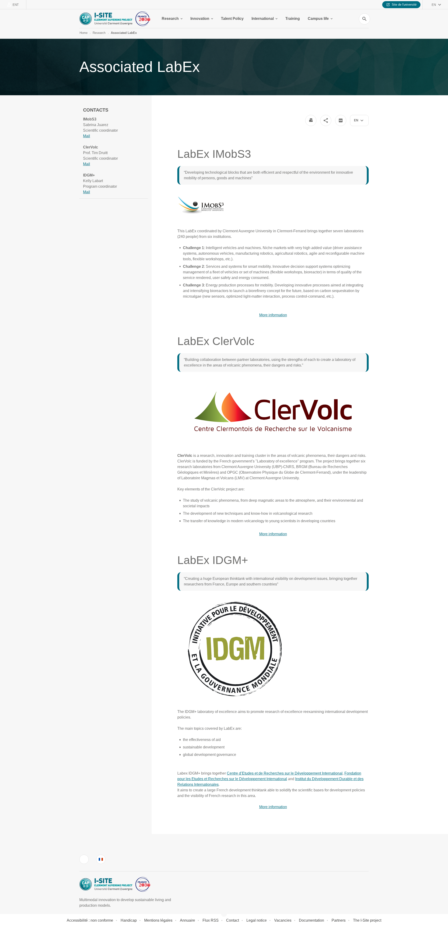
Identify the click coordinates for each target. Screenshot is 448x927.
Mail (86, 136)
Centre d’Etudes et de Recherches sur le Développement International (285, 773)
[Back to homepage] (114, 18)
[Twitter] (84, 859)
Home (84, 33)
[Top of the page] (29, 913)
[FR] (101, 859)
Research (170, 19)
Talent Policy (232, 19)
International (263, 19)
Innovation (199, 19)
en (434, 5)
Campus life (318, 19)
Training (292, 19)
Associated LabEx (124, 33)
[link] (86, 136)
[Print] (310, 120)
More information (273, 315)
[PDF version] (340, 120)
